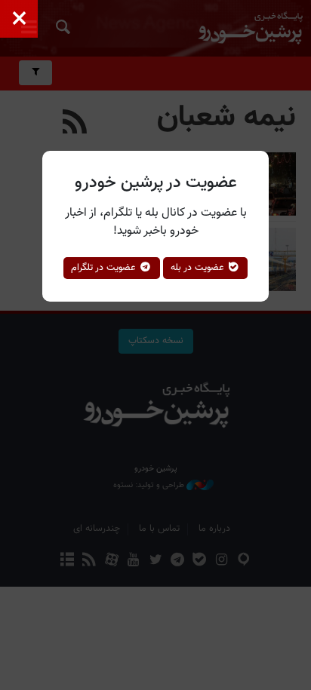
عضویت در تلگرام (105, 267)
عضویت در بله (199, 267)
